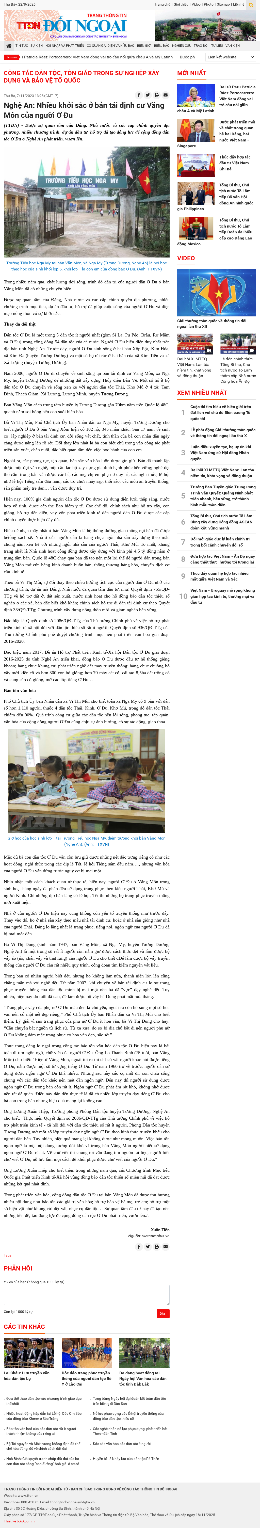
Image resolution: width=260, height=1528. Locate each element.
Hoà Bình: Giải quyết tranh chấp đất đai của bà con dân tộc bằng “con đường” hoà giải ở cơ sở (42, 1461)
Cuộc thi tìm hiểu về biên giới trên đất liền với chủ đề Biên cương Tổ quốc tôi (220, 412)
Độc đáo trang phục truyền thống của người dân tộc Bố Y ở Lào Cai (86, 1379)
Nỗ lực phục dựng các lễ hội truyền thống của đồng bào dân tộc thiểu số (128, 1416)
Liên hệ (238, 4)
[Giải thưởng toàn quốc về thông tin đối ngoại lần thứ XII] (216, 293)
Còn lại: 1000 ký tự (18, 1312)
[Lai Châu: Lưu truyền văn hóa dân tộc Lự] (29, 1353)
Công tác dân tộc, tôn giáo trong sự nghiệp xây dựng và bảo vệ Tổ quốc (81, 77)
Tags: (8, 1255)
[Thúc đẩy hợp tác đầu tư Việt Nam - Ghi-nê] (196, 165)
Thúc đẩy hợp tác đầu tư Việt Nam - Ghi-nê (235, 163)
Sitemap (223, 4)
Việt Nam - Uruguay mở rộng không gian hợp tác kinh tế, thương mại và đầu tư (222, 596)
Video (196, 4)
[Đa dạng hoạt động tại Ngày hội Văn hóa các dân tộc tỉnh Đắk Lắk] (144, 1353)
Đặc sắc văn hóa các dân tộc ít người (122, 1444)
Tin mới (11, 57)
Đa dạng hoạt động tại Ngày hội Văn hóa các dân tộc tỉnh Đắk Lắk (143, 1379)
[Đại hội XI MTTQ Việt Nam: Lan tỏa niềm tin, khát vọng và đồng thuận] (195, 343)
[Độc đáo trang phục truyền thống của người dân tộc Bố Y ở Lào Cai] (87, 1353)
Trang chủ (162, 4)
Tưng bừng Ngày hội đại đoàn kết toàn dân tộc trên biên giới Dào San (129, 1401)
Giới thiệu (181, 4)
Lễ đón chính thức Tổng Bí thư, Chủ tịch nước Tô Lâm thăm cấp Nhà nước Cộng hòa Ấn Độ (238, 370)
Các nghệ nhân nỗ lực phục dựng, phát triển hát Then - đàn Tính (130, 1431)
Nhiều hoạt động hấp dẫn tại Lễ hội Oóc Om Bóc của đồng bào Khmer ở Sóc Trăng (44, 1416)
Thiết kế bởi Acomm (19, 1521)
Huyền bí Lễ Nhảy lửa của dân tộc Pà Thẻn (126, 1459)
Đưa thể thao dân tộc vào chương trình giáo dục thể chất (44, 1401)
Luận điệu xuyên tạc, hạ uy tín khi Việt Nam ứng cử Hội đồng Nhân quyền (220, 452)
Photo (209, 4)
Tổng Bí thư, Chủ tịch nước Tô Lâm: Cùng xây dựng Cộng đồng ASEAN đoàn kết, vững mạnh (222, 521)
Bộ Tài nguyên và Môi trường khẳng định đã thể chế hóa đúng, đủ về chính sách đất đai (43, 1446)
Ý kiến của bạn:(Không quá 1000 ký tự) (34, 1282)
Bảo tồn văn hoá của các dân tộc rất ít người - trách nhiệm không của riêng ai (42, 1431)
